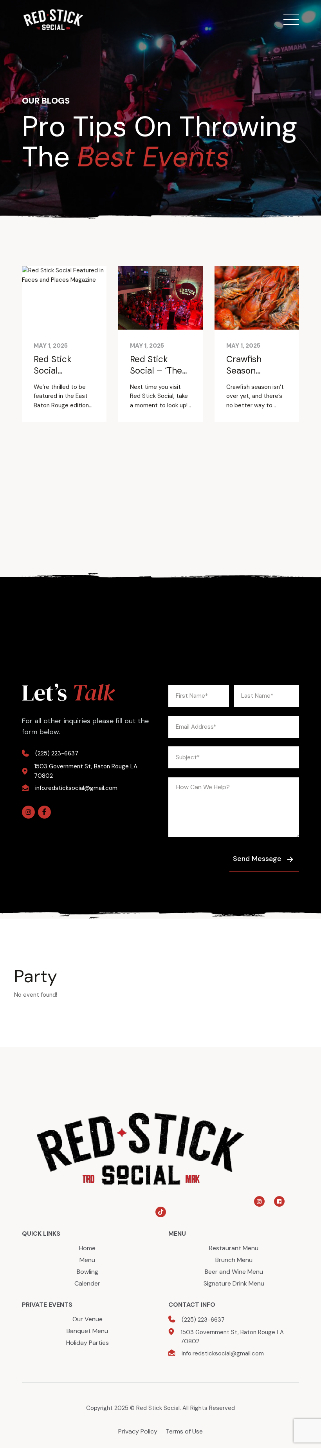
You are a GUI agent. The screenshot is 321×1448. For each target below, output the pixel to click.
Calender (87, 1283)
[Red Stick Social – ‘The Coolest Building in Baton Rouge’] (160, 298)
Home (87, 1248)
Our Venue (87, 1319)
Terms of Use (184, 1431)
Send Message (257, 858)
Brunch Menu (233, 1260)
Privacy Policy (137, 1431)
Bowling (87, 1271)
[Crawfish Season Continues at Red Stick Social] (257, 298)
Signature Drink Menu (234, 1283)
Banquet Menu (87, 1331)
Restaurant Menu (233, 1248)
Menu (87, 1260)
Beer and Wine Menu (234, 1271)
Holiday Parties (87, 1343)
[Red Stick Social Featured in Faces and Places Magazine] (64, 298)
